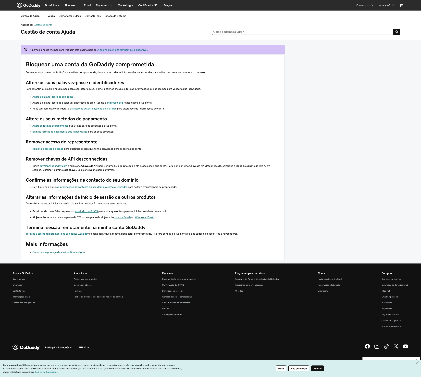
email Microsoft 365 (86, 211)
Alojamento (387, 309)
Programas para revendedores (249, 285)
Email (87, 5)
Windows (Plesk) (144, 217)
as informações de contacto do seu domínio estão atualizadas (91, 187)
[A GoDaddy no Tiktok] (386, 348)
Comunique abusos (83, 285)
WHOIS (165, 309)
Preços (168, 5)
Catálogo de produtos (172, 314)
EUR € (82, 347)
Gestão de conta (43, 24)
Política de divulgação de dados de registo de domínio (98, 297)
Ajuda (51, 15)
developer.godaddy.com (53, 165)
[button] (417, 360)
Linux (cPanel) (122, 217)
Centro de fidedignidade (23, 303)
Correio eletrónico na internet (176, 303)
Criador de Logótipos (391, 320)
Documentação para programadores (179, 279)
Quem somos (18, 279)
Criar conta (323, 291)
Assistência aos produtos (85, 279)
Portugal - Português (57, 347)
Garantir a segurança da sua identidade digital (58, 252)
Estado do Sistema (115, 15)
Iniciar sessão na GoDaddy (330, 279)
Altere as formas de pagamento (50, 125)
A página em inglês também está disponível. (122, 49)
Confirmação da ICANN (173, 285)
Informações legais (21, 297)
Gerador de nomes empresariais (177, 297)
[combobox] (302, 31)
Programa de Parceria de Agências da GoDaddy (257, 279)
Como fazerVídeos (70, 15)
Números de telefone (391, 326)
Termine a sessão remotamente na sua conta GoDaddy (57, 233)
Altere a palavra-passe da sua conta (52, 96)
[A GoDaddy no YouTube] (406, 348)
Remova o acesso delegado (47, 148)
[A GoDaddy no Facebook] (367, 348)
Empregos (17, 285)
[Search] (396, 32)
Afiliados (239, 291)
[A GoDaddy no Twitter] (396, 348)
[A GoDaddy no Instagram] (377, 348)
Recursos (78, 291)
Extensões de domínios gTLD (395, 285)
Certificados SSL (148, 5)
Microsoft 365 (115, 102)
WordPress (387, 303)
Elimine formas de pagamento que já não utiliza (59, 131)
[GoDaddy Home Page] (26, 347)
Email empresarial (390, 297)
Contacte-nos (93, 15)
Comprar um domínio (391, 279)
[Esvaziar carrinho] (401, 5)
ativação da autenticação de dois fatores (93, 108)
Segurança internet (390, 314)
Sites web (386, 291)
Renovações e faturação (329, 285)
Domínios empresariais (173, 291)
